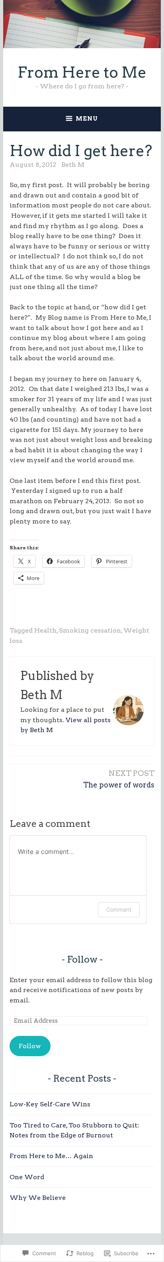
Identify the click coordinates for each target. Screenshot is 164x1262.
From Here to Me (82, 72)
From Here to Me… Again (51, 1156)
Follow (82, 959)
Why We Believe (38, 1197)
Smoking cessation (90, 630)
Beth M (72, 164)
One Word (27, 1177)
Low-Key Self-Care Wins (50, 1104)
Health (45, 630)
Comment (118, 909)
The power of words (118, 778)
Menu (87, 118)
